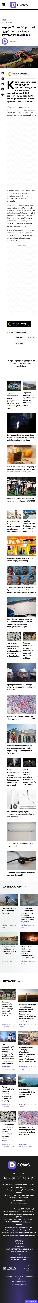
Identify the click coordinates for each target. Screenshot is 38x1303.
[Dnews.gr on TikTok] (19, 1178)
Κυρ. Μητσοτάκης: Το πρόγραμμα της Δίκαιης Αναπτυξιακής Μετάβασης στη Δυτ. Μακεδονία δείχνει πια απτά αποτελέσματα (8, 1053)
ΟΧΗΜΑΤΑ (20, 338)
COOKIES (19, 1254)
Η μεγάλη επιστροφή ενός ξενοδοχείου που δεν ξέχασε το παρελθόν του (29, 526)
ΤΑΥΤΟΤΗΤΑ (19, 1241)
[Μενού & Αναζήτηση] (3, 4)
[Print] (3, 95)
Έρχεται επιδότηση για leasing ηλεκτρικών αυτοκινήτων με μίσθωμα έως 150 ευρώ (13, 400)
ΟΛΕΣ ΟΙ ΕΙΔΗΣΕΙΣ (19, 1173)
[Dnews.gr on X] (9, 1178)
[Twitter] (3, 78)
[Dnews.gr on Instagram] (14, 1178)
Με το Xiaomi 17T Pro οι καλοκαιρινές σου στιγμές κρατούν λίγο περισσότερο (13, 526)
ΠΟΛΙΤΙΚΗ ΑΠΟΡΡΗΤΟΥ (19, 1252)
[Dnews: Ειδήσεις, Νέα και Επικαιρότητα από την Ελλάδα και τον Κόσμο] (19, 5)
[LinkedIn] (3, 84)
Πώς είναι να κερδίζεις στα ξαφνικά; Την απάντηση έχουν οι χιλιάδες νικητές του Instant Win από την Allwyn (21, 589)
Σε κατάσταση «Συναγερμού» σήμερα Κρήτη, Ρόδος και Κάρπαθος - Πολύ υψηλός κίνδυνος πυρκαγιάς (27, 915)
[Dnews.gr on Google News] (24, 1178)
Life (3, 961)
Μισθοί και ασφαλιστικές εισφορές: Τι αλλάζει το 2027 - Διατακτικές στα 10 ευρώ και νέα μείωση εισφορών (21, 469)
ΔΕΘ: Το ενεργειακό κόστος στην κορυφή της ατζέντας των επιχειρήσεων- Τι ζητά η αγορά (29, 776)
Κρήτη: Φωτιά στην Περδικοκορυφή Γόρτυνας (9, 910)
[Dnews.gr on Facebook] (5, 1178)
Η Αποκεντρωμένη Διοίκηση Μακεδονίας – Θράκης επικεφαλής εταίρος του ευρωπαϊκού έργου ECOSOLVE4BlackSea (27, 1054)
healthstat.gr (6, 1024)
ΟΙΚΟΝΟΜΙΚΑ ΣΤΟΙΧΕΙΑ (19, 1260)
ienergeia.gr (23, 1024)
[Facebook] (3, 73)
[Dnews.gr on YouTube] (28, 1178)
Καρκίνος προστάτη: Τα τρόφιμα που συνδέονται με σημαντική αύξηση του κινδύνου (28, 650)
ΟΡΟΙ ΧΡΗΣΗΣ (19, 1246)
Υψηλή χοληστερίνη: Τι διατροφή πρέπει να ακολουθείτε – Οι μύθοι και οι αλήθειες (21, 687)
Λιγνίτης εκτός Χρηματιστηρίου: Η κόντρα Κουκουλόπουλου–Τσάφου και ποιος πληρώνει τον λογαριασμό (14, 777)
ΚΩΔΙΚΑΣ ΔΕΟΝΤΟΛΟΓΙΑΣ (19, 1257)
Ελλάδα (4, 20)
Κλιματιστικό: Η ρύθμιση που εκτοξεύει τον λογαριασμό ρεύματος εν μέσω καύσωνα (21, 814)
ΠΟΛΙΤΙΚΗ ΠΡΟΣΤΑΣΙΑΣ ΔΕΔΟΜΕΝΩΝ (19, 1249)
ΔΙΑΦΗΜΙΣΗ (19, 1244)
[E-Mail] (3, 89)
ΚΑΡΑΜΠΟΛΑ (21, 332)
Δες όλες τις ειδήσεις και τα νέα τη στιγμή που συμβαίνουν (21, 363)
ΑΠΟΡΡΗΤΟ (32, 1301)
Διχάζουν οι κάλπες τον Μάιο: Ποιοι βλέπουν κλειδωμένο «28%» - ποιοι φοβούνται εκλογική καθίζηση (20, 437)
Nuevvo (24, 1285)
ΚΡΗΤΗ (31, 338)
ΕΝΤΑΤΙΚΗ (20, 343)
